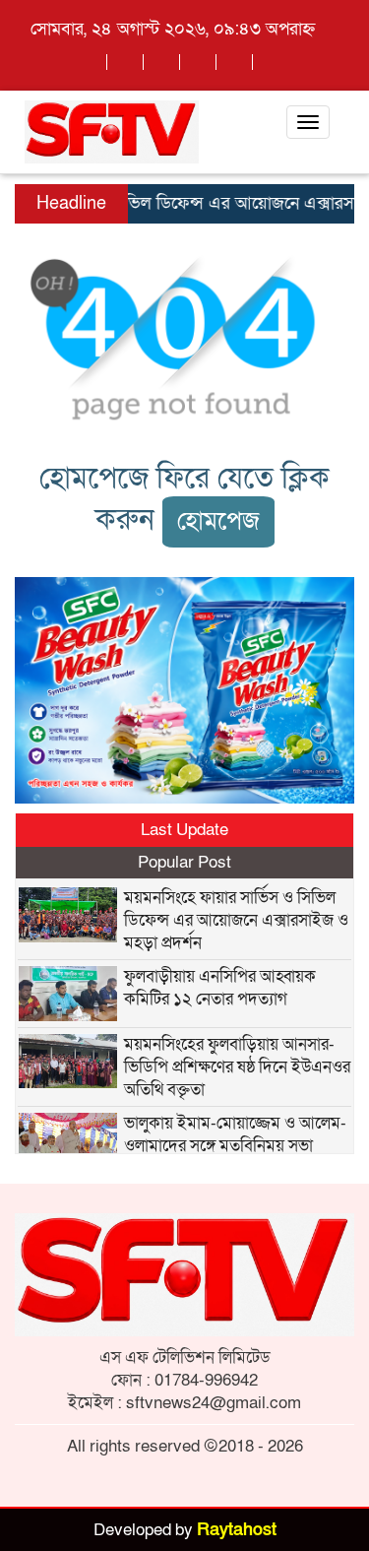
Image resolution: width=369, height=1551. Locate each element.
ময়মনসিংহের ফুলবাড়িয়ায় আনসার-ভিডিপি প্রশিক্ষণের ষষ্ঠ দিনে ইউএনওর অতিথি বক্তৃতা (237, 1067)
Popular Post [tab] (184, 862)
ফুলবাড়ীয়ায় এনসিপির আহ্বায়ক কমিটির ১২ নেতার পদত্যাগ (220, 987)
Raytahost (237, 1530)
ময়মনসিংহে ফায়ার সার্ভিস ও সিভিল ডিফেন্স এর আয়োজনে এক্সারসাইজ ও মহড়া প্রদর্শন (236, 920)
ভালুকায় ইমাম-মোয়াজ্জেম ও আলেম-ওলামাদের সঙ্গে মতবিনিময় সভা (235, 1134)
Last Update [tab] (184, 829)
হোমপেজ (218, 521)
